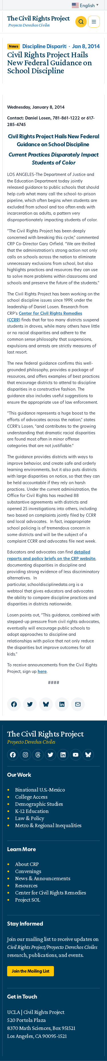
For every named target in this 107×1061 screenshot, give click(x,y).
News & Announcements (42, 878)
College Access (31, 797)
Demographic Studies (39, 804)
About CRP (27, 864)
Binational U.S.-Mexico (40, 789)
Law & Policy (29, 818)
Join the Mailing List (30, 971)
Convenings (28, 871)
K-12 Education (32, 811)
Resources (26, 885)
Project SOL (27, 899)
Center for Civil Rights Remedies (50, 892)
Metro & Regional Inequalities (48, 825)
